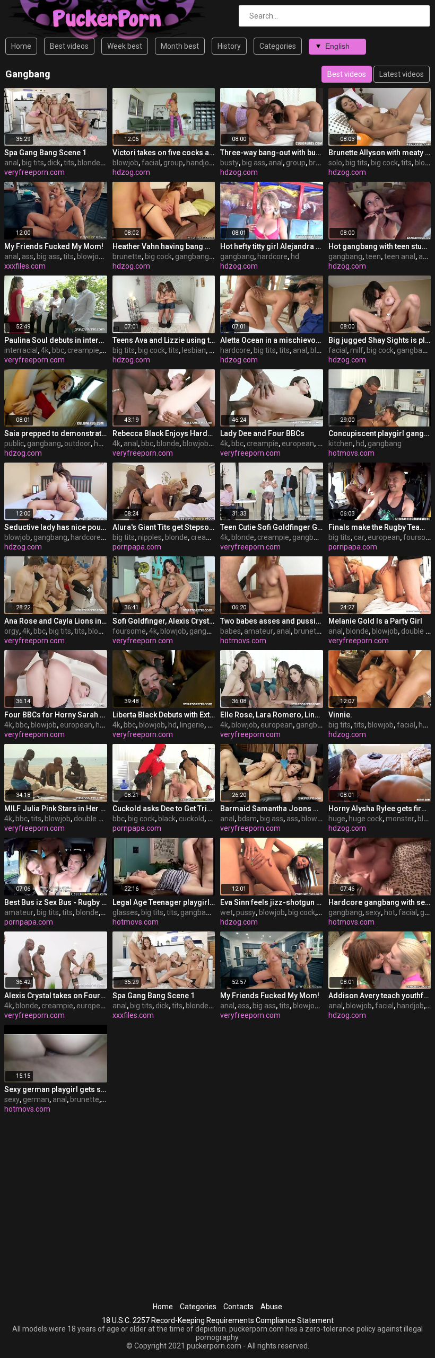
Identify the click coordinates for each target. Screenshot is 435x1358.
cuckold (191, 818)
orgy (11, 631)
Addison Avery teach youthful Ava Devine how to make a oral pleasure (379, 995)
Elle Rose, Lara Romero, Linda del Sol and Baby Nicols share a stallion (271, 715)
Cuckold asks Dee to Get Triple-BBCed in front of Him (163, 808)
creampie (83, 350)
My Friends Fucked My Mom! (53, 246)
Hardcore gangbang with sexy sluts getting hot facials (379, 902)
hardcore (272, 256)
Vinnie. (340, 715)
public (14, 443)
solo (335, 162)
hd (295, 256)
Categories (277, 46)
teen (373, 256)
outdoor (77, 443)
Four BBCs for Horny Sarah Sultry (55, 715)
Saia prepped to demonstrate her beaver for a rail (55, 433)
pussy (246, 912)
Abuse (271, 1306)
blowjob (125, 162)
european (298, 443)
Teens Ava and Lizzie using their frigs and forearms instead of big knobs (163, 340)
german (36, 1099)
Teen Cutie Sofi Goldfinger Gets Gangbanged (271, 527)
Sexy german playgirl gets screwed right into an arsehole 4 (55, 1089)
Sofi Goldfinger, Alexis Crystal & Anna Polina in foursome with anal (163, 621)
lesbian (194, 350)
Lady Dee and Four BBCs (262, 433)
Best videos (69, 46)
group (173, 162)
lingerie (192, 725)
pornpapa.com (136, 547)
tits (69, 162)
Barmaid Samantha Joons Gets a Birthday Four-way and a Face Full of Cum (271, 808)
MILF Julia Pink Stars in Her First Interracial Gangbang (55, 808)
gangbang (192, 256)
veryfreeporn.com (34, 172)
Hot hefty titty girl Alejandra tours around (271, 246)
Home (21, 46)
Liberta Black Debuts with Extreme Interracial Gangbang (163, 715)
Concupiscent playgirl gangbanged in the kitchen (379, 433)
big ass (253, 162)
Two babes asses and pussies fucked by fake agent (271, 621)
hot (389, 912)
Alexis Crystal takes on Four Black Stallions (55, 995)
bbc (58, 350)
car (359, 537)
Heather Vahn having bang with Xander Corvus (163, 246)
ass (27, 256)
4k (45, 350)
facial (151, 162)
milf (356, 350)
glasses (125, 912)
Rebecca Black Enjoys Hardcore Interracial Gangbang (163, 433)
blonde (88, 162)
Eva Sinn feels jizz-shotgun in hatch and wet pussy (271, 902)
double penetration (105, 818)
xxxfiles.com (25, 266)
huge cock (365, 818)
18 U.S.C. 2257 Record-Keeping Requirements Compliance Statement (218, 1320)
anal (11, 162)
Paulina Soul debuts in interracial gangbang (55, 340)
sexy (373, 912)
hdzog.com (131, 172)
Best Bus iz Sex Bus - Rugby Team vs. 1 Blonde (55, 902)
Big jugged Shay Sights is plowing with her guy (379, 340)
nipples (150, 537)
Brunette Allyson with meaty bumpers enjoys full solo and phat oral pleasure (379, 152)
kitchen (340, 443)
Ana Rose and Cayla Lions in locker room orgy (55, 621)
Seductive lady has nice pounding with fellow (55, 527)
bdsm (247, 818)
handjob (199, 162)
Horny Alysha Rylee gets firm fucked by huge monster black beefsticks (379, 808)
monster (400, 818)
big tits (33, 162)
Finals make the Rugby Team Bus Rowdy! (379, 527)
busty (229, 162)
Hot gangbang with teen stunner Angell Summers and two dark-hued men (379, 246)
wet (226, 912)
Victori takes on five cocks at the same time (163, 152)
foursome (129, 631)
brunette (127, 256)
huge (336, 818)
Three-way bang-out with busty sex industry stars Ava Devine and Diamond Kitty (271, 152)
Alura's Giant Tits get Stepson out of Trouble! (163, 527)
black (167, 818)
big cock (384, 162)
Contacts (238, 1306)
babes (230, 631)
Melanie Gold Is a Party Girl (375, 621)
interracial (21, 350)
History (229, 46)
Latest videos (401, 74)
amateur (258, 631)
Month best (180, 46)
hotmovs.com (351, 453)
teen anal (399, 256)
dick (53, 162)
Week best (124, 46)
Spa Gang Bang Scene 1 (45, 152)
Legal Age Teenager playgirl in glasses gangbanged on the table (163, 902)
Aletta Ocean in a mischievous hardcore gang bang (271, 340)
